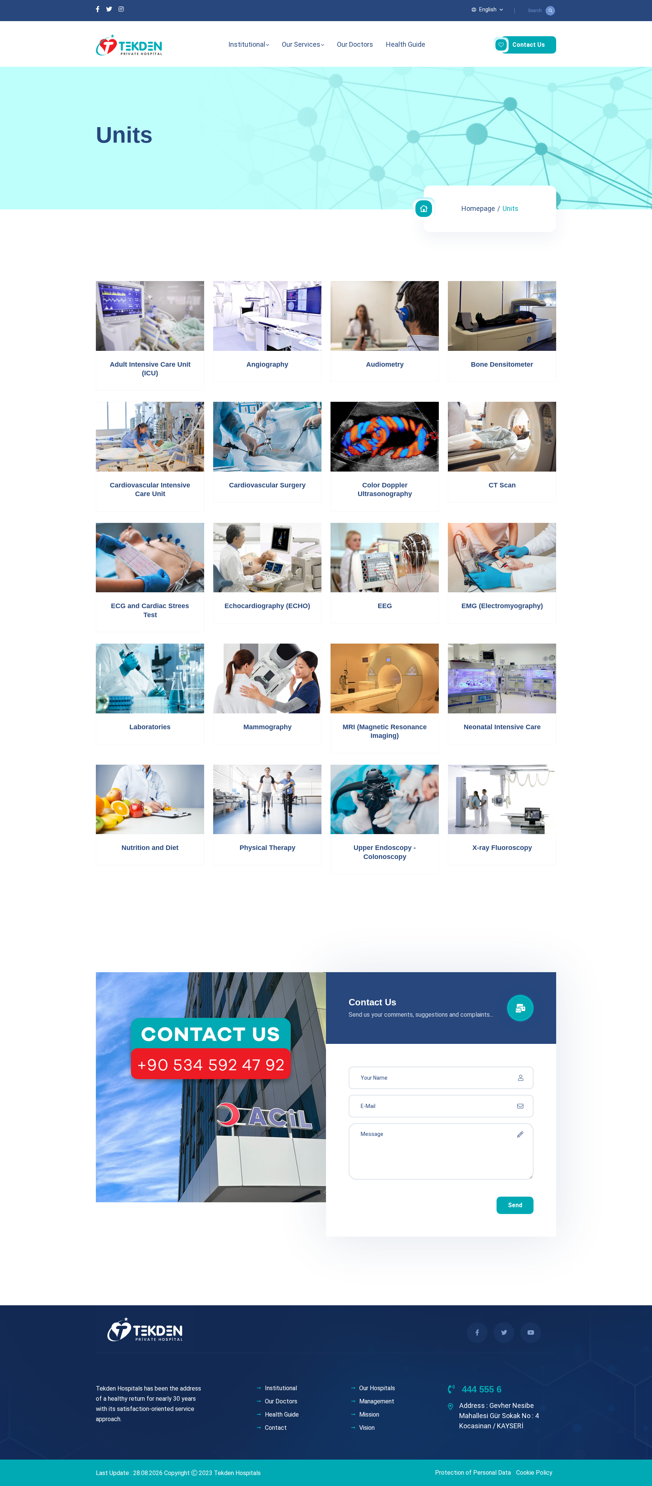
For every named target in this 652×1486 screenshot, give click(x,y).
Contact (276, 1428)
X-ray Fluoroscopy (502, 847)
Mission (369, 1415)
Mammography (267, 727)
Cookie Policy (534, 1472)
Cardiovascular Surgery (267, 485)
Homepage (478, 208)
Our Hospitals (377, 1388)
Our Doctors (355, 44)
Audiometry (385, 364)
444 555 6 (480, 1389)
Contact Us (528, 44)
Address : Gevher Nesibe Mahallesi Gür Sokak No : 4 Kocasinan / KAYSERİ (499, 1415)
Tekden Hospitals (237, 1473)
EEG (385, 606)
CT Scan (502, 485)
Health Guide (405, 44)
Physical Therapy (267, 847)
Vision (367, 1428)
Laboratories (150, 727)
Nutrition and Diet (149, 847)
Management (376, 1401)
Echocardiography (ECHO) (267, 606)
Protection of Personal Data (473, 1472)
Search (535, 10)
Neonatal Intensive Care (502, 727)
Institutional (246, 44)
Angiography (267, 364)
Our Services (301, 44)
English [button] (488, 9)
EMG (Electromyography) (502, 606)
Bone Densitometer (502, 364)
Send (515, 1205)
